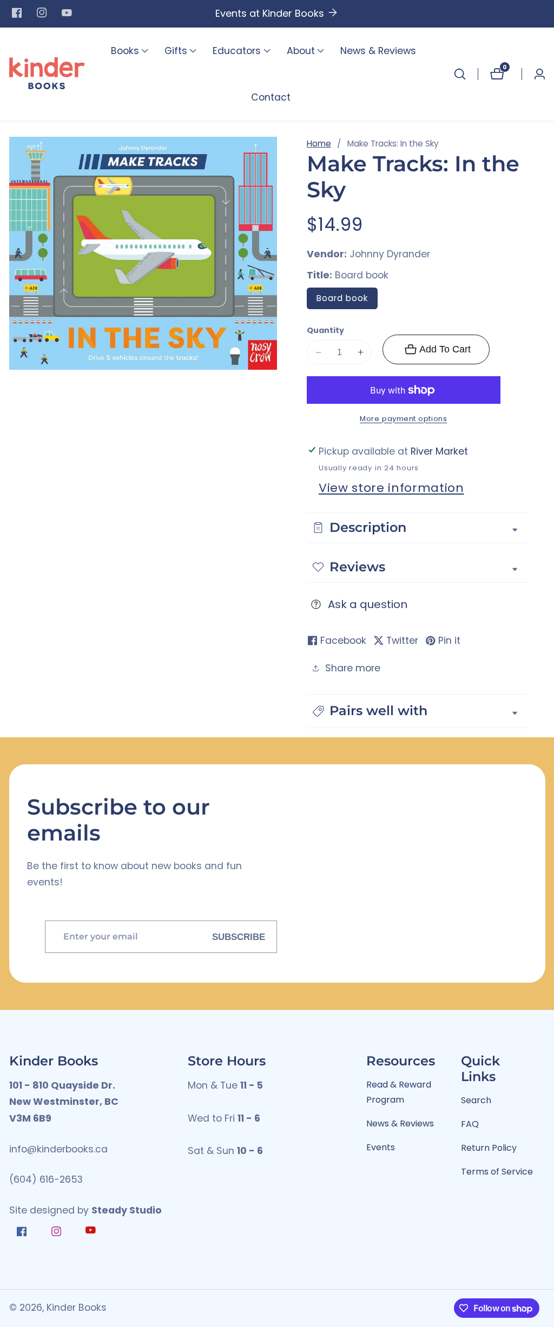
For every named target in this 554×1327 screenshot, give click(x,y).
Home (319, 143)
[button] (125, 51)
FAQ (470, 1124)
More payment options (403, 419)
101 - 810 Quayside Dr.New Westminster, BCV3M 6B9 (63, 1102)
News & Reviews (378, 50)
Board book (342, 298)
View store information (391, 487)
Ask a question (367, 604)
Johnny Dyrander (389, 254)
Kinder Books (77, 1308)
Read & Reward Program (398, 1092)
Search (476, 1100)
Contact (271, 97)
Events (380, 1147)
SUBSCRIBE (238, 937)
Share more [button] (352, 668)
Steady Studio (126, 1210)
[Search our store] (460, 74)
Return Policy (489, 1148)
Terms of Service (497, 1171)
